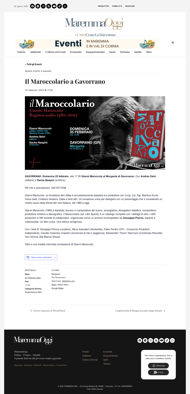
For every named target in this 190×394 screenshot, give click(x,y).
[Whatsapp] (65, 6)
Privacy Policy (49, 365)
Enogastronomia (95, 52)
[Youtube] (54, 6)
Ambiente (35, 52)
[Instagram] (43, 6)
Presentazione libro (33, 292)
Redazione (130, 6)
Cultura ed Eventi (55, 52)
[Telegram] (37, 6)
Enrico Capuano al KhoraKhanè (49, 310)
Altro (149, 52)
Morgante (56, 274)
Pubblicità (117, 6)
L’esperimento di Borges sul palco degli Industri (138, 310)
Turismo (125, 52)
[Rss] (48, 6)
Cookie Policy (61, 365)
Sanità (137, 52)
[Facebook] (32, 6)
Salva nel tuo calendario (41, 257)
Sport (112, 52)
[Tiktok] (59, 6)
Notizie (21, 52)
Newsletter (103, 6)
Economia (75, 52)
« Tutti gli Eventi (33, 64)
